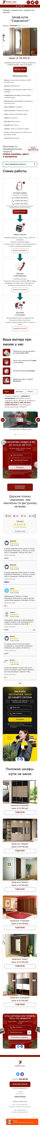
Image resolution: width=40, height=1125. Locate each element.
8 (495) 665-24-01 (21, 201)
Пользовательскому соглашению (15, 473)
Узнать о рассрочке (20, 289)
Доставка (19, 391)
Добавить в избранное (20, 1101)
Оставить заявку (20, 211)
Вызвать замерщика (20, 250)
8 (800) (20, 1079)
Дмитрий (13, 565)
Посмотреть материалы (20, 487)
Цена (7, 391)
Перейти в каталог (20, 328)
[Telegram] (18, 759)
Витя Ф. (12, 660)
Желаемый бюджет (21, 460)
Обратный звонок (20, 1084)
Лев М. (12, 588)
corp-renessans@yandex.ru (20, 1088)
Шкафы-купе (17, 10)
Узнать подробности (33, 149)
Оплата (30, 391)
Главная (6, 10)
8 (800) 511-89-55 (21, 198)
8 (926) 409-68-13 (21, 204)
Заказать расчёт (20, 69)
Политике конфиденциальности (20, 472)
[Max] (21, 759)
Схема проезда (20, 1096)
